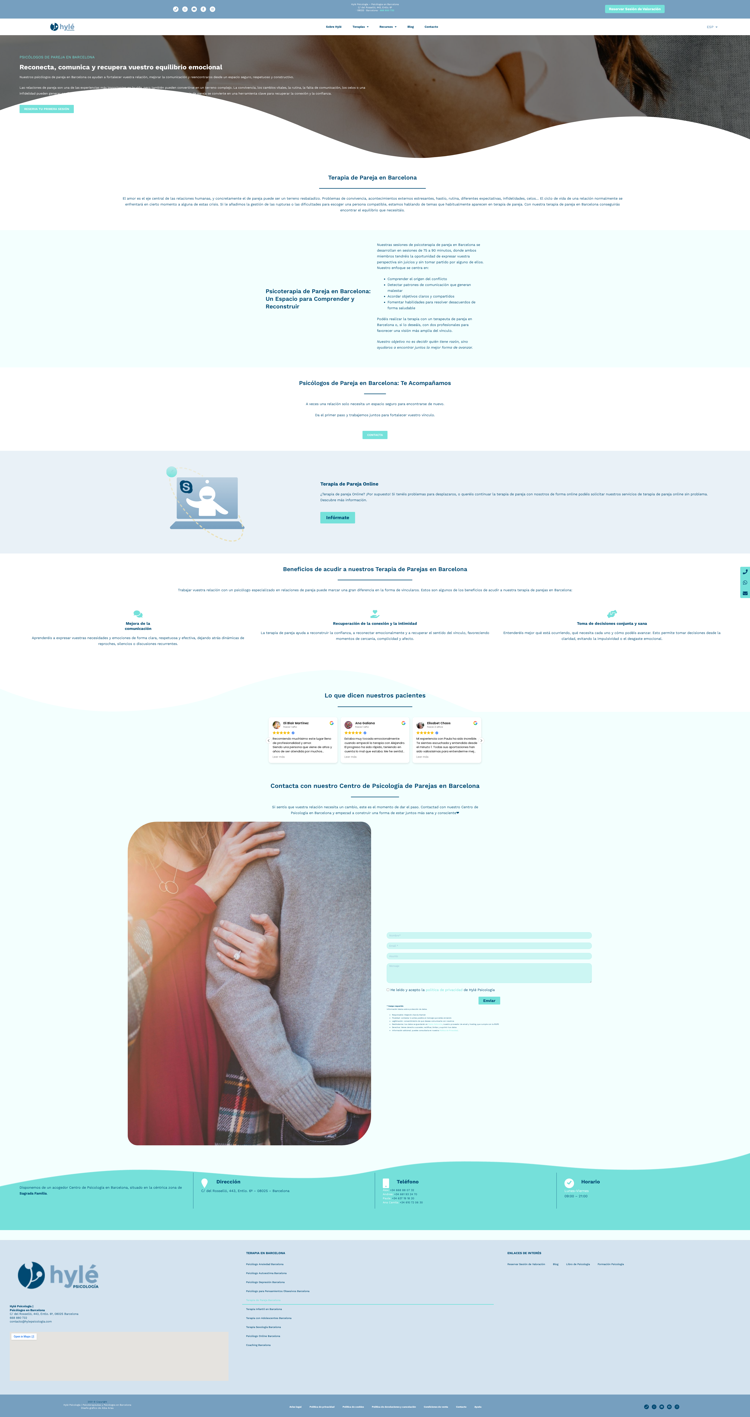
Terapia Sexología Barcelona (263, 1327)
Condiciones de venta (436, 1406)
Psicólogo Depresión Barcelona (265, 1282)
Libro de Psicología (578, 1264)
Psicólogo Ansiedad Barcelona (264, 1264)
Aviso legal (295, 1406)
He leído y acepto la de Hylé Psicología (442, 990)
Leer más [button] (279, 757)
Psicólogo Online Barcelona (263, 1336)
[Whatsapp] (745, 582)
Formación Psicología (611, 1264)
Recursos (386, 27)
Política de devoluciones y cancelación (394, 1406)
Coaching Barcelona (258, 1345)
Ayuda (477, 1406)
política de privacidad (444, 990)
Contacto (431, 27)
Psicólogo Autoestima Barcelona (266, 1273)
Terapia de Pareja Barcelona (263, 1300)
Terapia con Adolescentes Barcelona (268, 1318)
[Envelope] (745, 593)
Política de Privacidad (449, 1030)
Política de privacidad (322, 1406)
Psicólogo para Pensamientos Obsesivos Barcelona (277, 1291)
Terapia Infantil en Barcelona (264, 1309)
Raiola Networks (435, 1024)
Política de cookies (353, 1406)
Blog (410, 27)
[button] (481, 741)
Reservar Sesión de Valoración (526, 1264)
